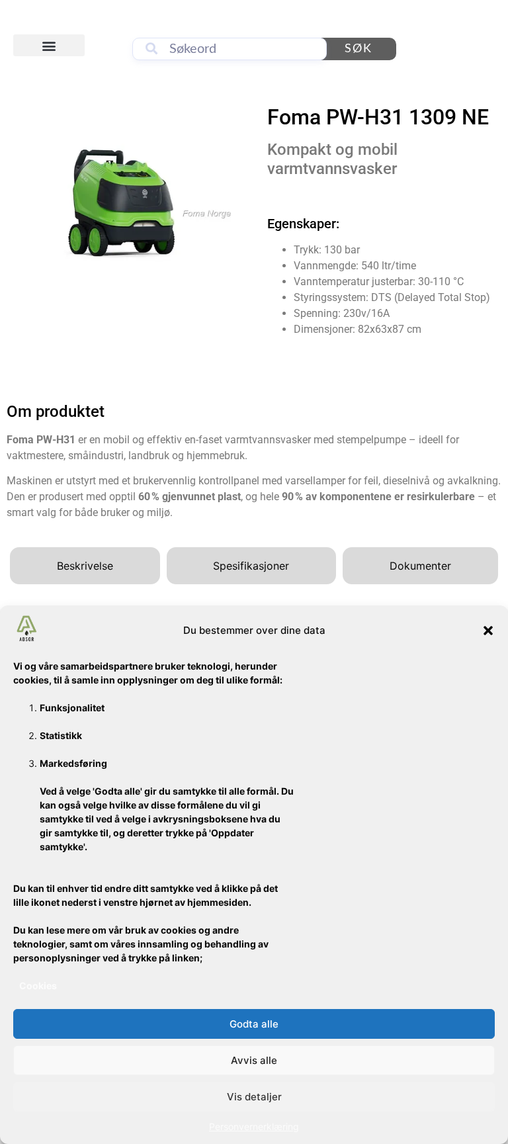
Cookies (38, 985)
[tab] (85, 566)
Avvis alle (254, 1060)
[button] (488, 630)
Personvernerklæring (254, 1126)
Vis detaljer (254, 1096)
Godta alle (254, 1024)
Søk (358, 49)
